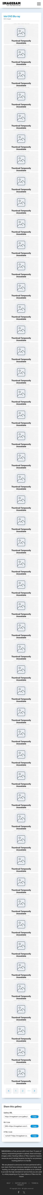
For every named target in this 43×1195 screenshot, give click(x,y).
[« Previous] (8, 1091)
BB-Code (7, 1122)
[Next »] (34, 1091)
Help (8, 1183)
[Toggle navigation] (39, 4)
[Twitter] (24, 1192)
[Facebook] (19, 1192)
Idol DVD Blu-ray (12, 16)
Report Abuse (21, 1183)
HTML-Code (8, 1132)
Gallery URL (8, 1113)
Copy (34, 1117)
